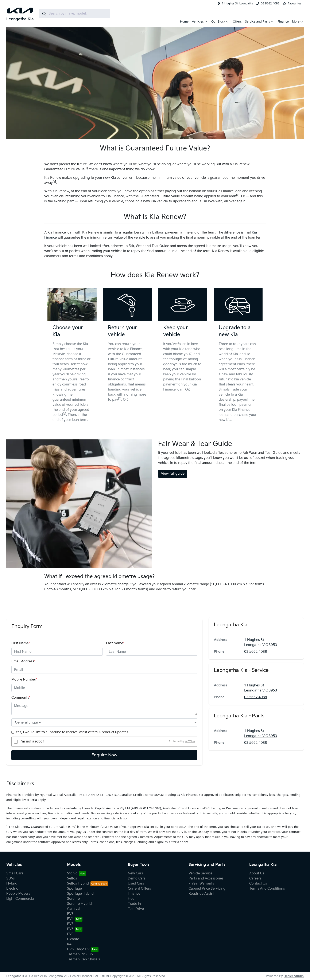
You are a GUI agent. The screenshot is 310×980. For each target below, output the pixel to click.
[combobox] (74, 13)
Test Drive (136, 909)
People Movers (18, 894)
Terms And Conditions (267, 889)
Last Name (115, 643)
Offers (237, 21)
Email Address (23, 661)
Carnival (73, 909)
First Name (20, 643)
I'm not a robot (32, 742)
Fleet (132, 899)
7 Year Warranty (201, 884)
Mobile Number (24, 680)
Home (184, 21)
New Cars (135, 873)
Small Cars (14, 873)
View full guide (173, 474)
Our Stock (218, 21)
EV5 (70, 924)
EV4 (70, 919)
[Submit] (44, 13)
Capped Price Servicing (207, 889)
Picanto (73, 939)
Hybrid (11, 884)
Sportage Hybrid (80, 894)
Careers (255, 879)
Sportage (74, 889)
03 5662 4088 (270, 3)
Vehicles (198, 21)
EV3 (70, 914)
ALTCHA (190, 741)
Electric (12, 889)
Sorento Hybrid (79, 904)
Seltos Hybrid (78, 884)
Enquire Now (104, 755)
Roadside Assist (201, 894)
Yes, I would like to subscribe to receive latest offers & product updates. (72, 732)
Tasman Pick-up (80, 954)
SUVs (10, 879)
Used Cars (136, 884)
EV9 (70, 934)
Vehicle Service (200, 873)
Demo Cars (137, 879)
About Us (256, 873)
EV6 (70, 929)
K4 (69, 944)
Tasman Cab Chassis (83, 959)
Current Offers (139, 889)
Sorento (73, 899)
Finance (283, 21)
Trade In (134, 904)
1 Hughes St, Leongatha (237, 3)
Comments (20, 698)
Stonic (72, 873)
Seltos (72, 879)
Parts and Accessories (206, 879)
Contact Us (258, 884)
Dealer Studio (294, 976)
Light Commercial (20, 899)
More (295, 21)
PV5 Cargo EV (78, 949)
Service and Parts (257, 21)
